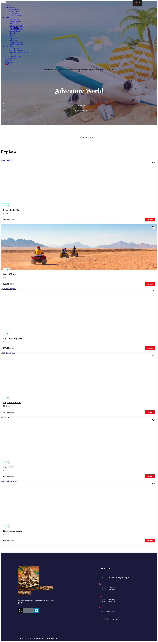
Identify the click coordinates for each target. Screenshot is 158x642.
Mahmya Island (14, 19)
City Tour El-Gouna (12, 402)
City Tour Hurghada (16, 48)
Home (7, 6)
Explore (150, 219)
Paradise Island (14, 21)
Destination (81, 106)
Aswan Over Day (15, 15)
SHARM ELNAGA (16, 29)
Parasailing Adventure (16, 25)
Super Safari (13, 39)
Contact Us (9, 62)
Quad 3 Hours (9, 274)
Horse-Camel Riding (16, 44)
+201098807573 (109, 588)
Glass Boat (13, 33)
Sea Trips (8, 17)
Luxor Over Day (15, 13)
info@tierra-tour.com (111, 619)
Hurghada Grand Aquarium (18, 52)
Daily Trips (9, 46)
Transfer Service (10, 58)
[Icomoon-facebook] (25, 610)
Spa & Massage (14, 56)
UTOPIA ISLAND (16, 27)
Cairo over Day (14, 10)
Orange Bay (13, 23)
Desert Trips (9, 37)
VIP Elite (12, 54)
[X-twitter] (20, 610)
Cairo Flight (13, 11)
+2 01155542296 (109, 590)
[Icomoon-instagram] (31, 610)
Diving (11, 35)
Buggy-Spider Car (15, 43)
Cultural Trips (10, 8)
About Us (8, 60)
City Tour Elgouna (15, 50)
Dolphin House (14, 31)
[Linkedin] (36, 610)
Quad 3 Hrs (13, 41)
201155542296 (109, 611)
